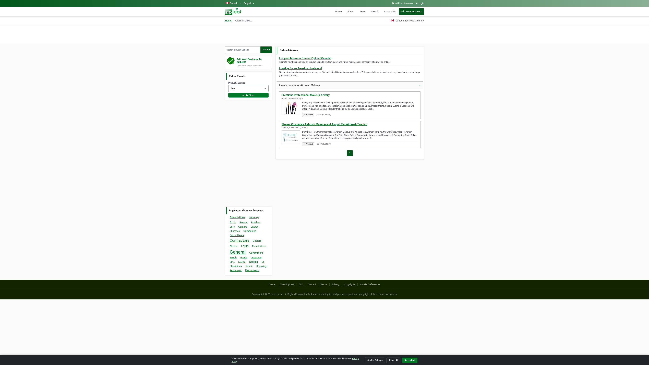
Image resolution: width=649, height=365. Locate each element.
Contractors (239, 240)
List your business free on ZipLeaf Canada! (305, 58)
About (350, 11)
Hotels (243, 257)
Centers (242, 226)
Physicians (236, 266)
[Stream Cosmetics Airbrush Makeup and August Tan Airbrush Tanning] (292, 137)
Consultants (237, 235)
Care (232, 226)
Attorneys (254, 217)
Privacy (336, 284)
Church (254, 226)
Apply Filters (248, 95)
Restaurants (252, 270)
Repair (249, 266)
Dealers (257, 240)
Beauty (243, 222)
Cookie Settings (375, 360)
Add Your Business (411, 11)
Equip (244, 246)
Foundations (259, 246)
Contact (312, 284)
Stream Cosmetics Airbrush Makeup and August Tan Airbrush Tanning (324, 124)
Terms (324, 284)
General (238, 252)
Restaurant (236, 270)
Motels (241, 262)
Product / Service (236, 83)
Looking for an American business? (300, 68)
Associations (237, 217)
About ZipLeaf (287, 284)
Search (374, 11)
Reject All (393, 360)
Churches (235, 231)
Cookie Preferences (370, 284)
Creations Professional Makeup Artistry (306, 95)
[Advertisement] (324, 34)
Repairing (261, 266)
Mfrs (232, 262)
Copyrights (349, 284)
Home (338, 11)
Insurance (256, 257)
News (362, 11)
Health (233, 257)
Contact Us (390, 11)
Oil (262, 262)
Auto (233, 222)
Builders (255, 222)
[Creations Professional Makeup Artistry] (292, 108)
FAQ (301, 284)
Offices (253, 261)
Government (256, 252)
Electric (233, 246)
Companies (249, 231)
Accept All (410, 360)
